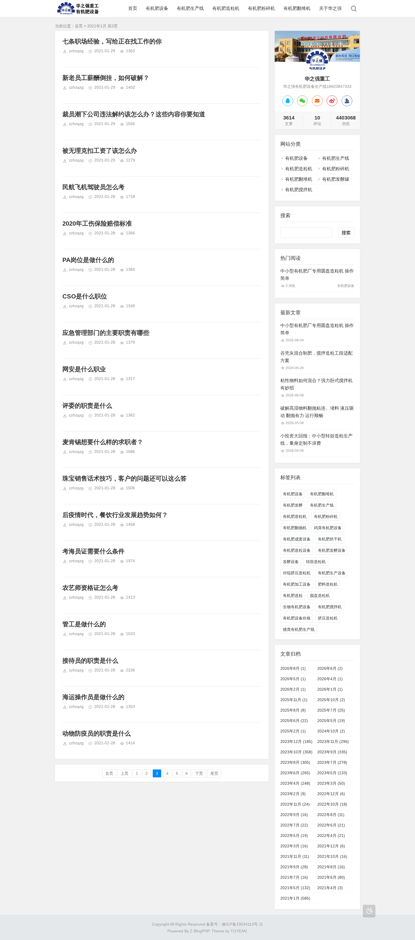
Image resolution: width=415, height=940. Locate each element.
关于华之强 (330, 8)
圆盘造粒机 (320, 595)
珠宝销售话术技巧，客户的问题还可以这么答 (124, 478)
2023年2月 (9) (293, 793)
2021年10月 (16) (332, 856)
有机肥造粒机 (225, 8)
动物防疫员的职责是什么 (96, 733)
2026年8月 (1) (293, 668)
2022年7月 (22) (294, 825)
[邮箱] (317, 100)
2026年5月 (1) (293, 679)
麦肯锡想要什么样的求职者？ (102, 442)
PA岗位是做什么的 (88, 259)
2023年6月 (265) (295, 773)
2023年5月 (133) (332, 773)
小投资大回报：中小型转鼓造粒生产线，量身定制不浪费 (316, 439)
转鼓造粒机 (316, 561)
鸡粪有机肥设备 (328, 527)
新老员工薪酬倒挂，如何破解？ (105, 77)
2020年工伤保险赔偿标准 (97, 223)
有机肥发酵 (293, 505)
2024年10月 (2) (331, 731)
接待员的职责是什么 (90, 660)
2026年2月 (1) (293, 689)
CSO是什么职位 (84, 296)
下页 (199, 773)
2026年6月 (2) (330, 668)
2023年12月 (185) (296, 741)
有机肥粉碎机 (261, 8)
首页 (132, 8)
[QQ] (287, 100)
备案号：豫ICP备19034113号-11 (234, 924)
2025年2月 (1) (293, 731)
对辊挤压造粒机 (297, 573)
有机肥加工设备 (297, 584)
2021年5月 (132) (295, 888)
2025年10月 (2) (331, 699)
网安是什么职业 (84, 369)
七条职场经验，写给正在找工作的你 (112, 41)
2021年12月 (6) (331, 846)
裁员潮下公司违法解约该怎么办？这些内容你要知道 (133, 114)
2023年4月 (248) (295, 783)
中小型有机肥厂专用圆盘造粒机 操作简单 (317, 275)
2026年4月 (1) (330, 679)
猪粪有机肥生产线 (298, 629)
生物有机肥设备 (297, 607)
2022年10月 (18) (332, 804)
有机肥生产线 (190, 8)
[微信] (302, 100)
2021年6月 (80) (331, 877)
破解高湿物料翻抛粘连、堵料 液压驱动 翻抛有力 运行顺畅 (317, 412)
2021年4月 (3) (330, 888)
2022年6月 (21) (331, 825)
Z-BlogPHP (199, 931)
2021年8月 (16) (331, 867)
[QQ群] (347, 100)
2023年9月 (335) (332, 752)
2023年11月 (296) (333, 741)
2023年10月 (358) (296, 752)
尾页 (214, 773)
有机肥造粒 (293, 595)
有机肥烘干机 (330, 539)
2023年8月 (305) (295, 762)
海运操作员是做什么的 (93, 697)
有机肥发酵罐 (335, 179)
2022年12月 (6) (331, 793)
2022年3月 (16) (294, 846)
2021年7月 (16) (294, 877)
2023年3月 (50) (331, 783)
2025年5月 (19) (331, 720)
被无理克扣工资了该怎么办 (99, 150)
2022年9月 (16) (294, 814)
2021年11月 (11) (294, 856)
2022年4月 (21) (331, 835)
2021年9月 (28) (294, 867)
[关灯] (369, 911)
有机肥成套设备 (297, 539)
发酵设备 (291, 561)
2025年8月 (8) (293, 710)
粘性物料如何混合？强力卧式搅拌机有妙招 (316, 384)
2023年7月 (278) (332, 762)
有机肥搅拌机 (298, 189)
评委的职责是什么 (87, 405)
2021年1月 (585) (295, 898)
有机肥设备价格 (297, 618)
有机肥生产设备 (332, 573)
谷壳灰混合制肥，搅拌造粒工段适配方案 (316, 357)
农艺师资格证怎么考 (90, 587)
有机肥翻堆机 (297, 8)
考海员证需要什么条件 (93, 551)
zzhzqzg (76, 51)
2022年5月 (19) (294, 835)
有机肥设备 (157, 8)
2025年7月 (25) (331, 710)
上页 (124, 773)
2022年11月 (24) (295, 804)
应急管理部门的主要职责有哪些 (105, 332)
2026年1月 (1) (330, 689)
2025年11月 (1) (293, 699)
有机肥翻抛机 (295, 527)
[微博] (332, 100)
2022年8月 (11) (330, 814)
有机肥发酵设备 (332, 550)
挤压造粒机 (328, 618)
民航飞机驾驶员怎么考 (93, 187)
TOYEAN (239, 931)
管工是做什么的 (84, 624)
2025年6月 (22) (294, 720)
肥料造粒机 (328, 584)
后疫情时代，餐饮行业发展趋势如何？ (115, 514)
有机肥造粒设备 (297, 550)
